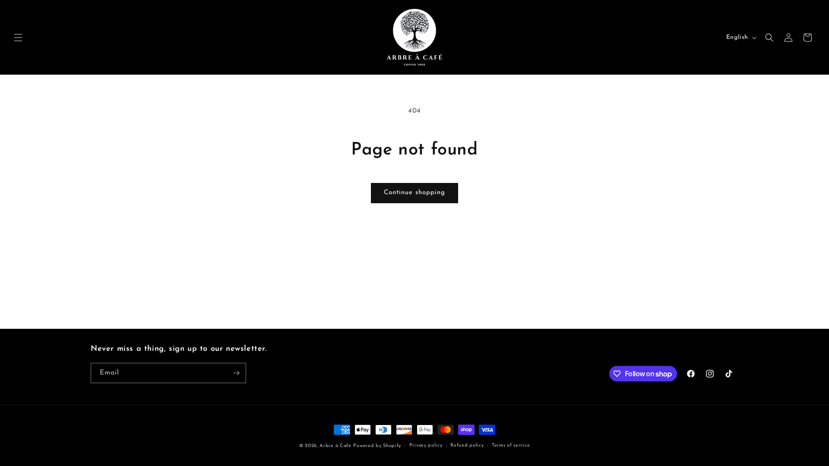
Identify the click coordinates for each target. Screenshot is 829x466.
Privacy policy (426, 445)
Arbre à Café (335, 446)
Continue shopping (414, 192)
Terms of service (511, 445)
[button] (18, 37)
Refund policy (467, 445)
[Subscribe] (236, 373)
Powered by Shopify (377, 446)
